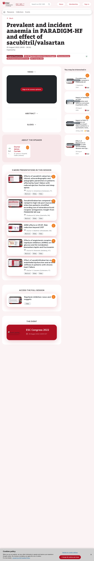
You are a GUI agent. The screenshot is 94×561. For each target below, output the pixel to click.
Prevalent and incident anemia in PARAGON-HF (82, 80)
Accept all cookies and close (70, 557)
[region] (47, 554)
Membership (73, 4)
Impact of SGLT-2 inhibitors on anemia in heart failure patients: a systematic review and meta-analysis (82, 125)
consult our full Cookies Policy (21, 558)
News (61, 4)
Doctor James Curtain (17, 149)
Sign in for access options (31, 89)
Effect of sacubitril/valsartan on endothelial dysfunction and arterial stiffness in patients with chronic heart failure (39, 263)
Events (27, 12)
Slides (35, 194)
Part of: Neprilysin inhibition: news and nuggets (40, 56)
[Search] (49, 4)
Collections (19, 12)
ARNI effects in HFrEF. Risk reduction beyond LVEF (36, 226)
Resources (10, 12)
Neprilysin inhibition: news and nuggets (37, 298)
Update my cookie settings (70, 552)
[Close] (91, 555)
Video (41, 194)
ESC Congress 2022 (37, 329)
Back (11, 18)
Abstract (27, 194)
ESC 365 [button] (19, 4)
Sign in (86, 4)
